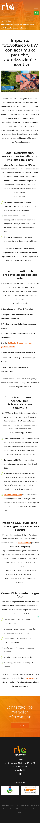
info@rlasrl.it (20, 770)
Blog (10, 21)
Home (4, 21)
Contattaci (20, 725)
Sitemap (6, 809)
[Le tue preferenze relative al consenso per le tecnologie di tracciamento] (38, 617)
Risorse (12, 809)
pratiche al (24, 543)
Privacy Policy (24, 805)
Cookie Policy (34, 805)
